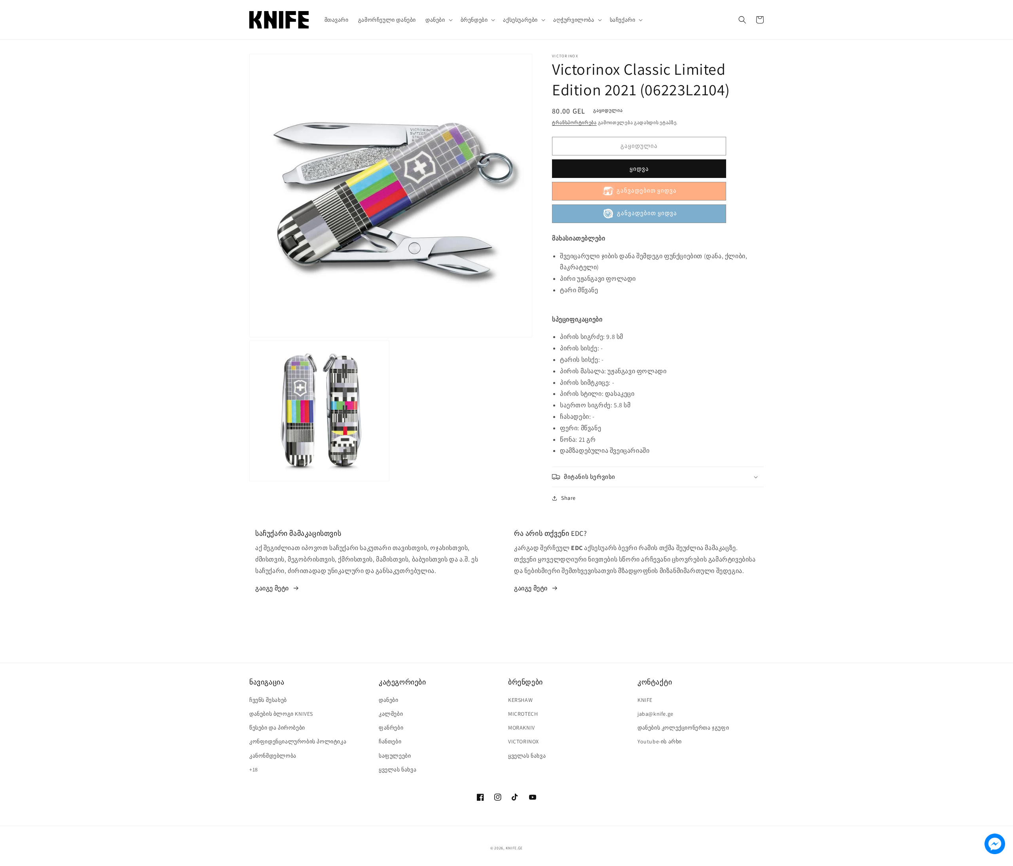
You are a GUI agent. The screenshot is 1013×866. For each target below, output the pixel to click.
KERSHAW (520, 699)
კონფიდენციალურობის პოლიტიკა (297, 741)
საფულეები (395, 755)
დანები (388, 699)
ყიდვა (639, 168)
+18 (253, 769)
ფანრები (391, 727)
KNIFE (645, 699)
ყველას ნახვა (397, 769)
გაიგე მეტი (272, 588)
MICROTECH (523, 713)
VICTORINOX (523, 741)
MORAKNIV (521, 727)
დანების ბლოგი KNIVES (281, 713)
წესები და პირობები (277, 727)
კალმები (391, 713)
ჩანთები (390, 741)
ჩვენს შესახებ (268, 699)
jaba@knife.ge (655, 713)
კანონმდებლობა (272, 755)
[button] (438, 19)
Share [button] (568, 497)
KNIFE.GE (514, 848)
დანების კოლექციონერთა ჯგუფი (683, 727)
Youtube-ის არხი (659, 741)
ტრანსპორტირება (574, 122)
